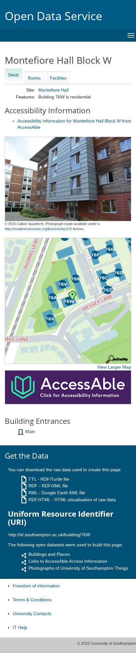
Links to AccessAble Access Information (67, 561)
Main (30, 431)
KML (32, 492)
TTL (32, 479)
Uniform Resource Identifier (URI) (61, 518)
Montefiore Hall (53, 89)
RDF (33, 485)
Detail (13, 75)
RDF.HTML (39, 499)
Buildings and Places (49, 554)
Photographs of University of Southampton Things (78, 568)
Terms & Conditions (32, 599)
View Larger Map (114, 367)
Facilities (58, 78)
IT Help (20, 627)
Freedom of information (36, 585)
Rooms (34, 78)
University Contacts (32, 613)
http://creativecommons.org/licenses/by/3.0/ (38, 229)
